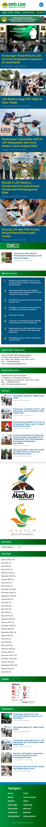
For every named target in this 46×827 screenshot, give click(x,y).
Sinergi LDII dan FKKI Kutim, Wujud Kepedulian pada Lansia (21, 233)
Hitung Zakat (14, 816)
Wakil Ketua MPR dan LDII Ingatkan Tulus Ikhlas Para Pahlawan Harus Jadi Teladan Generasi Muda (25, 292)
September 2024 (7, 596)
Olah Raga (12, 805)
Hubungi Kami (29, 816)
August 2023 (6, 635)
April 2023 (5, 642)
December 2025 (7, 576)
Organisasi (12, 812)
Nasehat (27, 812)
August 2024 (6, 599)
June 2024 (5, 606)
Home (3, 12)
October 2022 (6, 662)
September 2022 (7, 665)
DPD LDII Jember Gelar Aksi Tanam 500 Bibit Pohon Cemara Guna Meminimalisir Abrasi (28, 452)
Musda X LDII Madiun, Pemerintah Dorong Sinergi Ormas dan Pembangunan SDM (20, 187)
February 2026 (6, 573)
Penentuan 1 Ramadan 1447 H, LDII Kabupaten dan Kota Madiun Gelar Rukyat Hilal (22, 142)
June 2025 (5, 583)
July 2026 (4, 563)
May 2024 (5, 609)
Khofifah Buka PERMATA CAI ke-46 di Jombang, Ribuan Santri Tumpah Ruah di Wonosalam (25, 283)
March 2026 (5, 569)
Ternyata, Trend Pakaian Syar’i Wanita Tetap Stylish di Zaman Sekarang (25, 322)
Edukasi (40, 12)
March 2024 (5, 616)
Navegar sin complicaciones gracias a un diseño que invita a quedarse (25, 308)
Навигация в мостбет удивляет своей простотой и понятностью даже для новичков (25, 330)
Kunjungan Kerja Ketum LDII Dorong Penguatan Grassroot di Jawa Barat (22, 59)
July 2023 (4, 639)
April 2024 (5, 612)
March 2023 (5, 645)
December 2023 (7, 625)
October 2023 (6, 629)
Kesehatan (13, 809)
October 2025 (6, 579)
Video (25, 801)
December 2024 (7, 589)
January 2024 (6, 622)
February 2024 (6, 619)
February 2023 (6, 649)
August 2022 (6, 668)
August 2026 (6, 559)
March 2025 (5, 586)
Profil (10, 12)
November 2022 (7, 659)
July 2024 (4, 602)
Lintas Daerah (28, 12)
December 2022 (7, 655)
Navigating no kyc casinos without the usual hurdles (25, 339)
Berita (17, 12)
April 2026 (5, 566)
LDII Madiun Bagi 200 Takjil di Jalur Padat (22, 101)
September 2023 (7, 632)
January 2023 (6, 652)
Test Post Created (16, 315)
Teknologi (27, 805)
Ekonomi (27, 809)
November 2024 (7, 592)
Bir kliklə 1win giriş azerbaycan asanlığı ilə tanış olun (25, 301)
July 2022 (4, 672)
